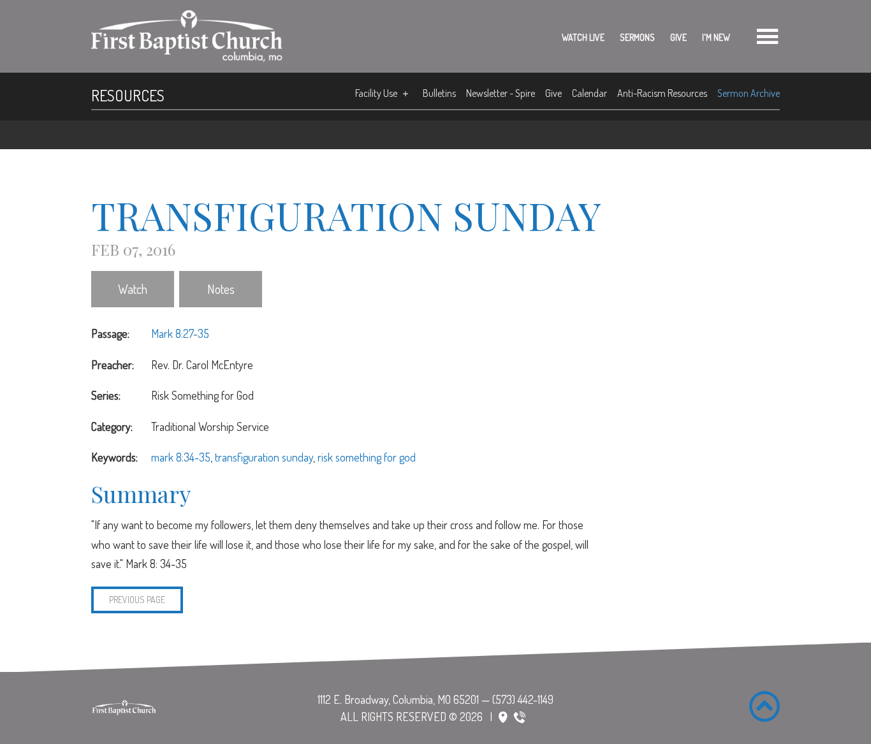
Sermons (637, 37)
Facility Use (376, 93)
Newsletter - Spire (500, 93)
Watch (132, 289)
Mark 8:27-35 (180, 333)
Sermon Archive (748, 93)
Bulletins (439, 93)
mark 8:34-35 (180, 457)
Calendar (589, 93)
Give (678, 37)
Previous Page (137, 599)
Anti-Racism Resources (662, 93)
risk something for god (367, 457)
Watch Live (583, 37)
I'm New (716, 37)
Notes (221, 289)
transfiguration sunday (264, 457)
